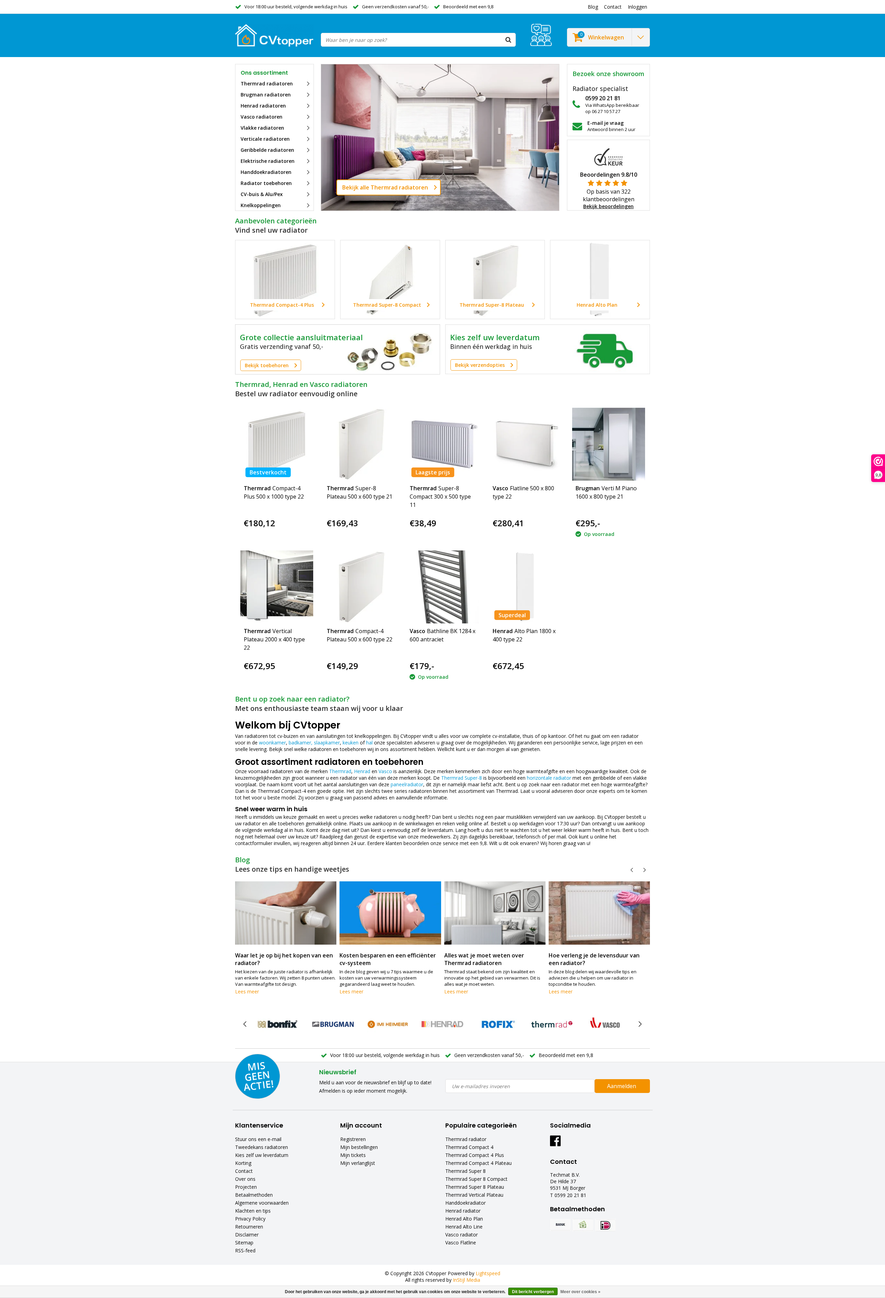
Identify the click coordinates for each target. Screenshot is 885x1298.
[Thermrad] (551, 1024)
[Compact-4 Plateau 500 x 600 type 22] (359, 586)
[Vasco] (606, 1024)
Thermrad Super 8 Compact (476, 1179)
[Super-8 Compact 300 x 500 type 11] (442, 444)
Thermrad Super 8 (465, 1171)
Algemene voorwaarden (262, 1202)
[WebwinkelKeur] (608, 156)
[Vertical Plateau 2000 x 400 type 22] (276, 586)
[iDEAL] (605, 1225)
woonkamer (272, 742)
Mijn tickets (353, 1155)
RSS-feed (245, 1250)
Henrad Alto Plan (464, 1218)
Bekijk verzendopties (480, 365)
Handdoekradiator (465, 1202)
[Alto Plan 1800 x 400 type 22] (525, 586)
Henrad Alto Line (464, 1226)
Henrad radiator (463, 1210)
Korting (243, 1163)
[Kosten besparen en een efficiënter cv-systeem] (390, 913)
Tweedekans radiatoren (261, 1147)
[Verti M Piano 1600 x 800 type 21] (608, 444)
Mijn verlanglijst (357, 1163)
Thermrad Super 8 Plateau (474, 1187)
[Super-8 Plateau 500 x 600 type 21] (359, 444)
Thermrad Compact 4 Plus (474, 1155)
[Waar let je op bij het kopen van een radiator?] (285, 913)
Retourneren (249, 1226)
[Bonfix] (278, 1024)
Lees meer (247, 991)
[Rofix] (497, 1024)
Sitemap (244, 1242)
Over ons (245, 1179)
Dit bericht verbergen (533, 1291)
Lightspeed (488, 1273)
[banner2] (547, 349)
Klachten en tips (253, 1210)
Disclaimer (247, 1234)
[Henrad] (442, 1024)
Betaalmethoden (254, 1195)
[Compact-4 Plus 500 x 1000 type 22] (276, 444)
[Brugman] (332, 1024)
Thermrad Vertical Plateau (474, 1195)
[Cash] (582, 1225)
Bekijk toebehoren (267, 365)
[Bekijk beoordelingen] (541, 35)
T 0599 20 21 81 (568, 1195)
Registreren (353, 1139)
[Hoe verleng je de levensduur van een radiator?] (599, 913)
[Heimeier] (387, 1024)
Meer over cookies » (580, 1291)
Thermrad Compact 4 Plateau (478, 1163)
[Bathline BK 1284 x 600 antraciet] (442, 586)
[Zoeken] (508, 40)
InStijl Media (466, 1280)
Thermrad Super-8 (461, 778)
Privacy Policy (250, 1218)
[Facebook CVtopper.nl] (555, 1143)
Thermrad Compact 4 (469, 1147)
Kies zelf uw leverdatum (261, 1155)
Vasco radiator (461, 1234)
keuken (350, 742)
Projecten (246, 1187)
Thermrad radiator (465, 1139)
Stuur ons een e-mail (258, 1139)
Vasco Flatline (460, 1242)
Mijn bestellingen (359, 1147)
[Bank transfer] (560, 1225)
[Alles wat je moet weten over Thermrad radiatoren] (495, 913)
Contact (244, 1171)
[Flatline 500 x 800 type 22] (525, 444)
